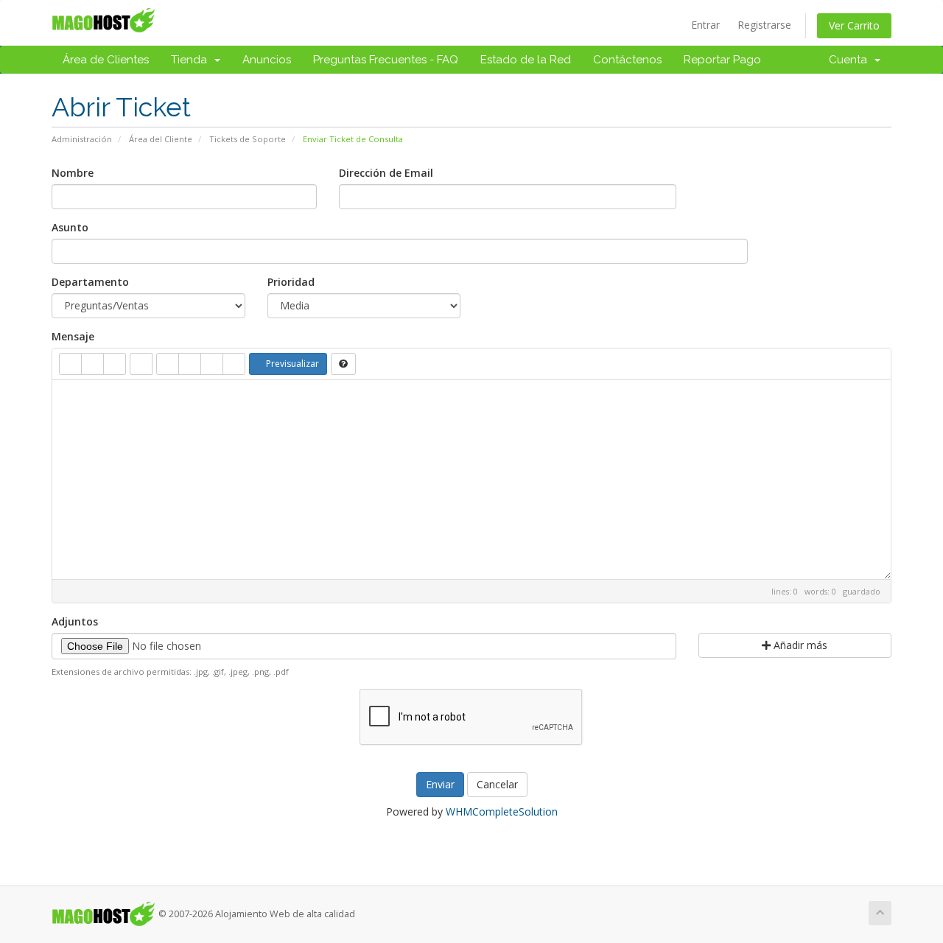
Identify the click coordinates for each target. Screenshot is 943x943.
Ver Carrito (854, 25)
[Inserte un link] (141, 364)
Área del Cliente (160, 138)
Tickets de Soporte (247, 138)
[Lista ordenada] (189, 364)
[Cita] (233, 364)
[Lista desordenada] (167, 364)
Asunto (70, 227)
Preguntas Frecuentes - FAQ (385, 59)
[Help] (343, 364)
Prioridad (291, 282)
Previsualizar (291, 363)
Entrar (705, 25)
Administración (82, 138)
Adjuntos (75, 621)
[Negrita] (70, 364)
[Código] (211, 364)
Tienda (192, 59)
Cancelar (497, 784)
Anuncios (266, 59)
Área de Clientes (106, 59)
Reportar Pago (722, 59)
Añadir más (799, 645)
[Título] (114, 364)
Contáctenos (627, 59)
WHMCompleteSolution (502, 811)
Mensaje (73, 336)
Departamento (90, 282)
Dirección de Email (386, 173)
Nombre (73, 173)
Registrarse (764, 25)
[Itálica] (92, 364)
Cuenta (851, 59)
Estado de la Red (525, 59)
